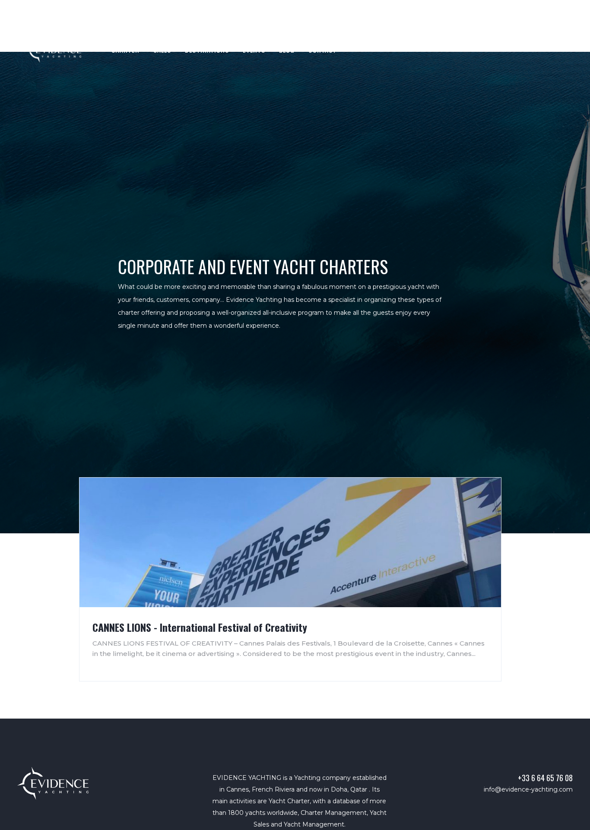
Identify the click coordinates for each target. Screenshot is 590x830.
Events (254, 49)
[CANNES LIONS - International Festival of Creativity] (290, 542)
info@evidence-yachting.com (528, 789)
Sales (162, 49)
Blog (287, 49)
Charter (125, 49)
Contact (322, 49)
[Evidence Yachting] (53, 783)
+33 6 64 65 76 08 (545, 777)
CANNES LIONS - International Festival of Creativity (199, 627)
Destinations (207, 49)
